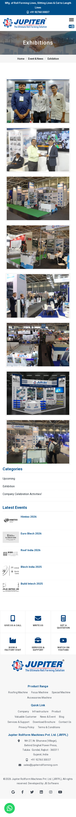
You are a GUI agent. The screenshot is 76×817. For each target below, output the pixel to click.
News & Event (48, 716)
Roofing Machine (18, 692)
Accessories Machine (39, 697)
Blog (61, 716)
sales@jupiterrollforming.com (41, 765)
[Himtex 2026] (11, 520)
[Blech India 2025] (11, 570)
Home (20, 58)
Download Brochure (44, 722)
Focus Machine (39, 692)
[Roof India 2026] (11, 554)
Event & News (35, 58)
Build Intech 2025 (32, 583)
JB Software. (51, 783)
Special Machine (61, 692)
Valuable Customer (26, 716)
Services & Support (19, 722)
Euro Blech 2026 (31, 533)
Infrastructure (40, 711)
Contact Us (65, 722)
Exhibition (53, 58)
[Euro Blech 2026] (11, 537)
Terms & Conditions (49, 727)
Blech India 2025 (31, 566)
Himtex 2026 (29, 516)
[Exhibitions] (38, 101)
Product (56, 711)
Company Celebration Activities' (22, 494)
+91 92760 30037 (39, 12)
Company (23, 711)
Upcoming (9, 478)
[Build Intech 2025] (11, 587)
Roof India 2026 (30, 550)
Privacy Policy (26, 727)
